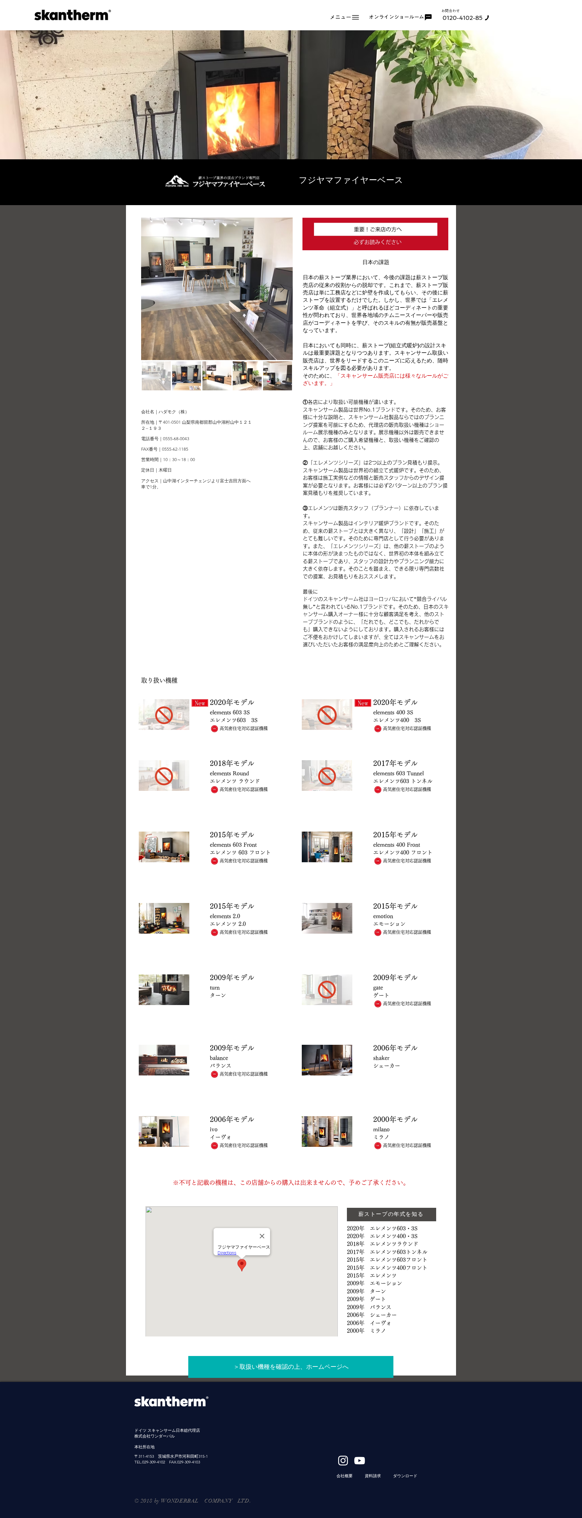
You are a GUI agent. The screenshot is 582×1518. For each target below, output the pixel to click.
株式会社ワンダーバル (154, 1436)
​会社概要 (344, 1475)
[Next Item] (282, 289)
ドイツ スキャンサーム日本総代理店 (167, 1430)
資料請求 (373, 1475)
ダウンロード (405, 1475)
